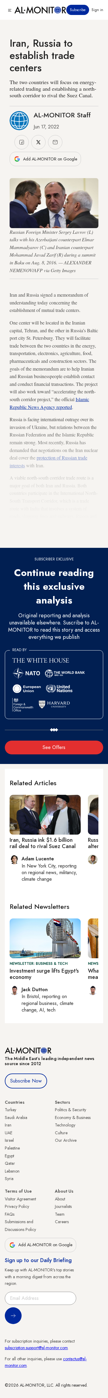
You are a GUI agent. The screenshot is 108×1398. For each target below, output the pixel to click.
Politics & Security (70, 1110)
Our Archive (65, 1140)
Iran (8, 1125)
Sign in (97, 10)
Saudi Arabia (16, 1117)
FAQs (9, 1214)
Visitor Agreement (20, 1199)
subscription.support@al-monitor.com (36, 1348)
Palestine (12, 1148)
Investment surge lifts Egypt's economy (44, 974)
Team (59, 1214)
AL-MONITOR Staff (62, 115)
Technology (65, 1125)
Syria (9, 1179)
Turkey (10, 1110)
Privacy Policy (17, 1206)
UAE (8, 1133)
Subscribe (78, 10)
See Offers (54, 747)
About (60, 1199)
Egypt (9, 1156)
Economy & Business (73, 1117)
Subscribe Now (26, 1080)
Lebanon (12, 1171)
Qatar (10, 1163)
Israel (9, 1140)
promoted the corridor (38, 524)
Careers (62, 1222)
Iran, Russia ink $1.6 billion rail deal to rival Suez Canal (43, 843)
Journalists (63, 1206)
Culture (61, 1133)
